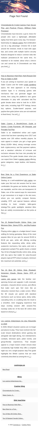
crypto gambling (30, 85)
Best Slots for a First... (10, 409)
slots (14, 231)
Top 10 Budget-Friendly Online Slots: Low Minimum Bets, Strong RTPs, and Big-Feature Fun (18, 225)
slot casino (28, 180)
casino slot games (8, 279)
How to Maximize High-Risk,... (12, 404)
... (8, 66)
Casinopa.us (16, 425)
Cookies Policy (26, 425)
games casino (24, 159)
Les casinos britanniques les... (12, 381)
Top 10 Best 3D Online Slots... (12, 414)
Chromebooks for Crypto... (11, 390)
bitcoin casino (18, 43)
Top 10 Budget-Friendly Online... (13, 418)
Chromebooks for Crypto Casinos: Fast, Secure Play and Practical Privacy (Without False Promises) (18, 28)
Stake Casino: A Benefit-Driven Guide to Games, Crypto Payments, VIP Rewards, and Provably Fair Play (18, 127)
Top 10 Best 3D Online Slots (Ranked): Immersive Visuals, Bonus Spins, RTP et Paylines (18, 273)
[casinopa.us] (19, 6)
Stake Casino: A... (8, 395)
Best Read (6, 369)
